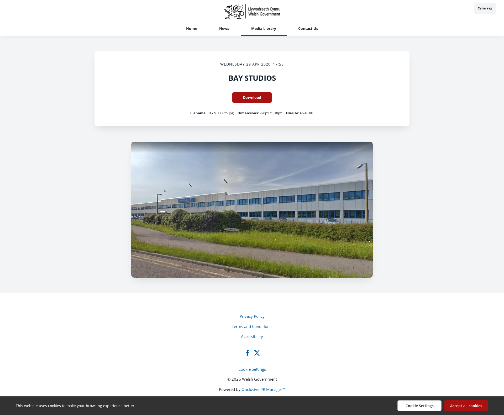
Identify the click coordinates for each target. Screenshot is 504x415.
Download (252, 97)
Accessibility (252, 336)
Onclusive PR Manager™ (263, 389)
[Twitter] (257, 353)
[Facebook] (247, 353)
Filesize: (292, 113)
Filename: (198, 113)
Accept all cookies (466, 405)
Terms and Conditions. (252, 326)
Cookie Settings (252, 369)
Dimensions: (248, 113)
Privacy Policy (252, 316)
